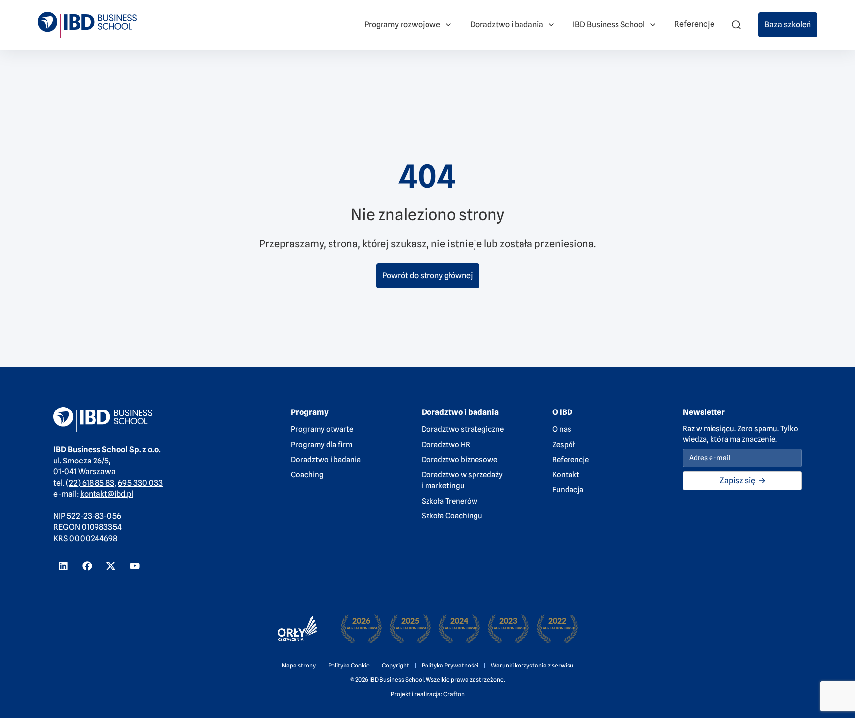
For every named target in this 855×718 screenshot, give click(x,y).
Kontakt (565, 474)
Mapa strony (299, 665)
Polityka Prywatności (450, 665)
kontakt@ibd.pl (106, 494)
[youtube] (134, 566)
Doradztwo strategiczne (463, 429)
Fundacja (567, 489)
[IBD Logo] (87, 24)
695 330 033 (140, 483)
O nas (561, 429)
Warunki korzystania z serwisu (532, 665)
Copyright (395, 665)
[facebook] (87, 566)
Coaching (307, 474)
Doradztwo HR (446, 444)
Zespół (563, 444)
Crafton (454, 694)
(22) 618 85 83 (90, 483)
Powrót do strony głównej (427, 275)
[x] (111, 566)
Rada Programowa (208, 19)
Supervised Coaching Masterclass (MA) (458, 12)
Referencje (570, 459)
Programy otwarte (322, 429)
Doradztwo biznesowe (459, 459)
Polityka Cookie (349, 665)
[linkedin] (63, 566)
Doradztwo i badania (326, 459)
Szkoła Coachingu (452, 516)
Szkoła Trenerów (449, 501)
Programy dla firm (321, 444)
